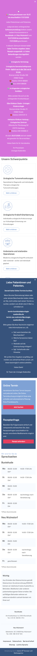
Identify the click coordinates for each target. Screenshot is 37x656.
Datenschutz (17, 641)
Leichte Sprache (22, 645)
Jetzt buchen (18, 407)
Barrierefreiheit (28, 641)
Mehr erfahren (11, 193)
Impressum (7, 641)
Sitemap (12, 645)
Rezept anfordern (18, 441)
